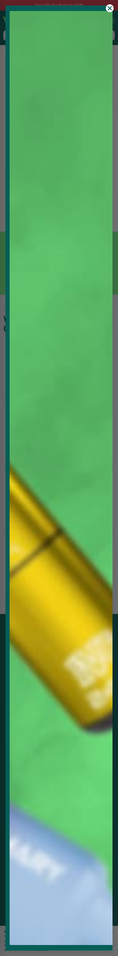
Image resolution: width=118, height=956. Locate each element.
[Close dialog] (110, 8)
